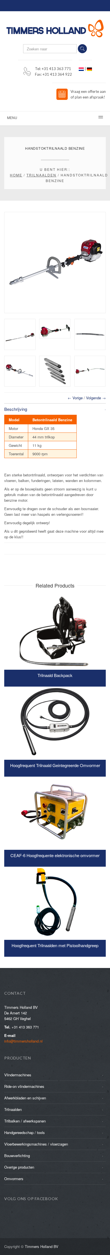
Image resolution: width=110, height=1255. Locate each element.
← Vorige (75, 397)
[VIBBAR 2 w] (90, 371)
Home (16, 174)
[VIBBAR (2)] (55, 262)
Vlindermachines (17, 1074)
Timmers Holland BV (41, 1246)
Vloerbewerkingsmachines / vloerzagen (36, 1144)
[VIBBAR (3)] (20, 334)
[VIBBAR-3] (55, 329)
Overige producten (19, 1167)
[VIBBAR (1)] (20, 371)
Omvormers (13, 1178)
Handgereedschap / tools (24, 1132)
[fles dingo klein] (55, 371)
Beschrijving (15, 409)
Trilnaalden (41, 174)
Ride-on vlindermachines (24, 1086)
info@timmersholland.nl (23, 1041)
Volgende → (96, 397)
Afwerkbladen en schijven (25, 1098)
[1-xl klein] (90, 334)
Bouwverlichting (17, 1155)
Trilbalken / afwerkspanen (25, 1121)
